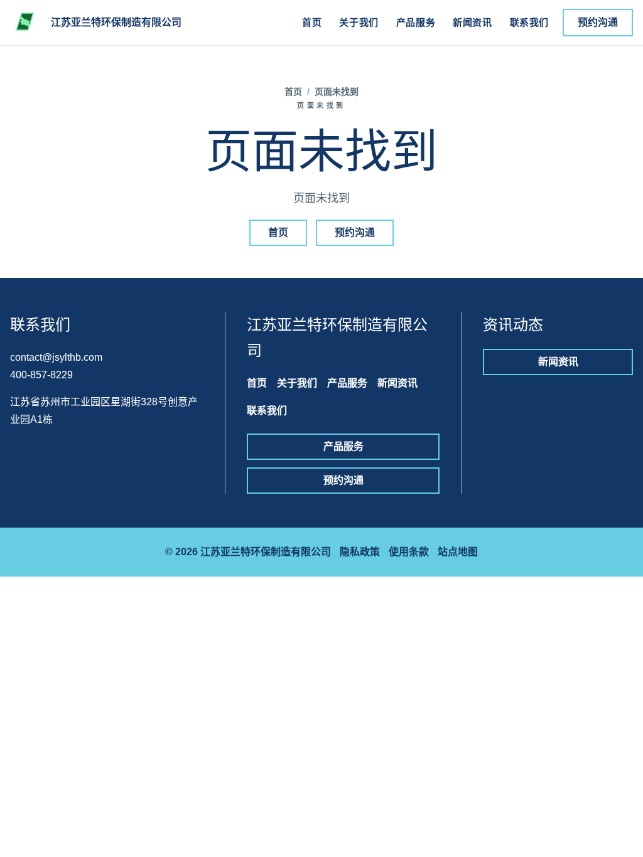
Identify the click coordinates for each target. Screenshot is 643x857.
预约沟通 (598, 22)
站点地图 (458, 551)
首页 (312, 22)
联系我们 (529, 22)
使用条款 (409, 551)
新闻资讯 (472, 22)
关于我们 (358, 22)
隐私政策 (360, 551)
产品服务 (415, 22)
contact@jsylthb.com (56, 357)
